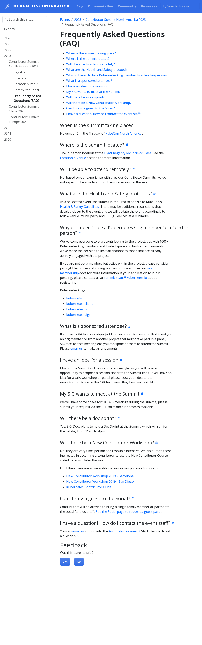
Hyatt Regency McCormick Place (127, 153)
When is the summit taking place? (91, 53)
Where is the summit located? (88, 58)
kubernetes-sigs (78, 314)
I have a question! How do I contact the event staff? (103, 114)
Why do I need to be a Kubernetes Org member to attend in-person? (116, 75)
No (79, 562)
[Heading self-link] (135, 125)
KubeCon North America (123, 133)
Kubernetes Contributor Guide (88, 487)
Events (65, 20)
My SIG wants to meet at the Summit (93, 92)
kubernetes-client (79, 303)
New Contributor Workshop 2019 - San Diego (100, 481)
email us (76, 348)
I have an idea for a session (86, 86)
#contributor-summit (124, 531)
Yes (65, 562)
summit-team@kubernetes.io (125, 277)
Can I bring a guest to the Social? (90, 108)
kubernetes (74, 298)
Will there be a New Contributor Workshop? (98, 103)
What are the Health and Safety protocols (97, 69)
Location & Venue (73, 158)
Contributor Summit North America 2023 (116, 20)
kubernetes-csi (77, 309)
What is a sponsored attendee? (89, 81)
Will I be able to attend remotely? (90, 64)
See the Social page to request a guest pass (128, 511)
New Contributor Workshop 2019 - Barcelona (100, 476)
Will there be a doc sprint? (85, 97)
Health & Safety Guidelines (79, 206)
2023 (77, 20)
